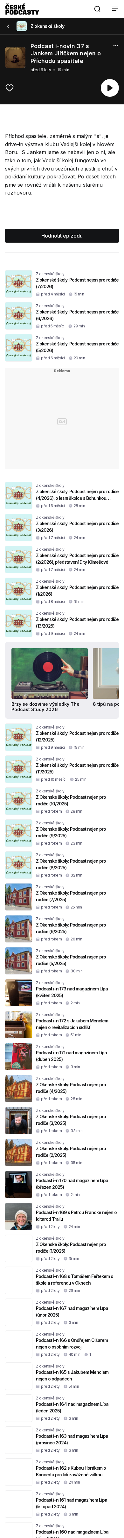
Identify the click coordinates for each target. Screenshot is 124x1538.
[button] (97, 9)
